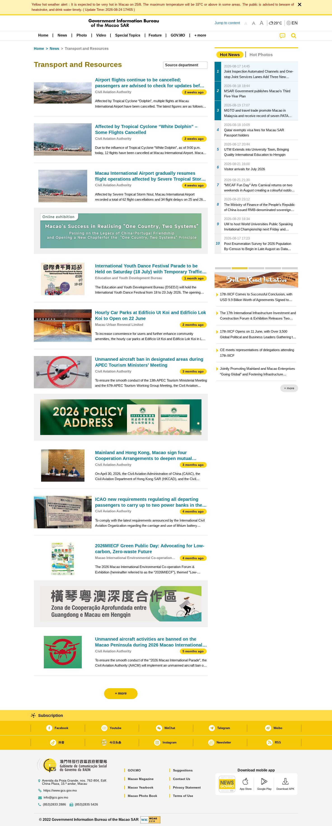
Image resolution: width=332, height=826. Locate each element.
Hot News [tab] (230, 54)
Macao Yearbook (140, 787)
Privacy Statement (187, 787)
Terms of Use (183, 796)
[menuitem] (62, 35)
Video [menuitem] (101, 35)
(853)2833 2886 (54, 804)
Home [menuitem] (43, 35)
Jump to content (227, 23)
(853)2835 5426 (86, 804)
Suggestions (183, 770)
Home (39, 49)
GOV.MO (134, 770)
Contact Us (181, 779)
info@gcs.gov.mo (56, 797)
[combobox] (185, 65)
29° (278, 23)
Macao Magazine (141, 779)
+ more (289, 388)
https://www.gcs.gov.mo (60, 790)
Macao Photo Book (142, 796)
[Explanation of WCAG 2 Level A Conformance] (150, 819)
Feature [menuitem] (155, 35)
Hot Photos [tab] (261, 54)
